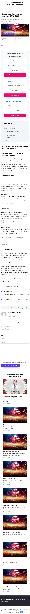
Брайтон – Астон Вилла (10, 559)
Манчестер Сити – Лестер (11, 532)
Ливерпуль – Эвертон (10, 505)
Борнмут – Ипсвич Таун (10, 586)
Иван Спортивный (14, 312)
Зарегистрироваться (15, 74)
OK (21, 612)
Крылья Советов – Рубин (11, 451)
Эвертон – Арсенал (9, 424)
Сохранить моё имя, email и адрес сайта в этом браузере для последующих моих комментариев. (14, 361)
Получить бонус (15, 95)
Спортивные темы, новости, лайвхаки (15, 3)
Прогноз (8, 137)
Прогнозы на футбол (8, 33)
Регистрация (15, 115)
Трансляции (9, 140)
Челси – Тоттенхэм (9, 478)
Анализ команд (10, 135)
